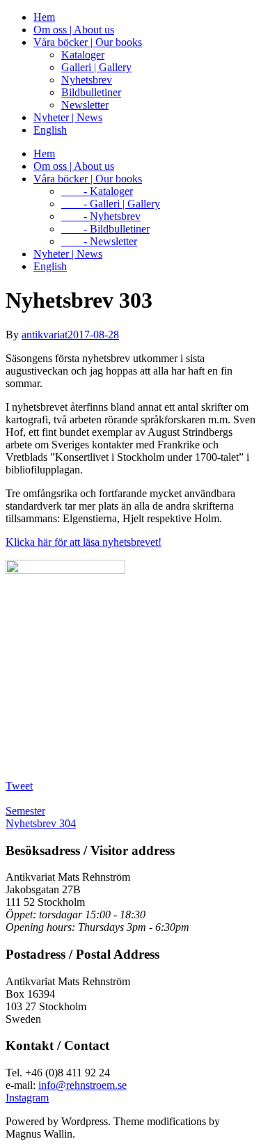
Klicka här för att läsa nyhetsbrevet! (83, 542)
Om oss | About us (73, 30)
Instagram (27, 1098)
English (50, 130)
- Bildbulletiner (105, 229)
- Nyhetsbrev (101, 216)
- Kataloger (97, 191)
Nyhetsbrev (86, 80)
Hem (44, 17)
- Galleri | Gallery (110, 204)
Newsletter (85, 105)
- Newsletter (99, 241)
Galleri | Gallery (96, 67)
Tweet (19, 786)
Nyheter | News (67, 117)
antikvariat (45, 334)
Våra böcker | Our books (87, 42)
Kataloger (82, 55)
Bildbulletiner (91, 92)
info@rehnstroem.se (82, 1085)
